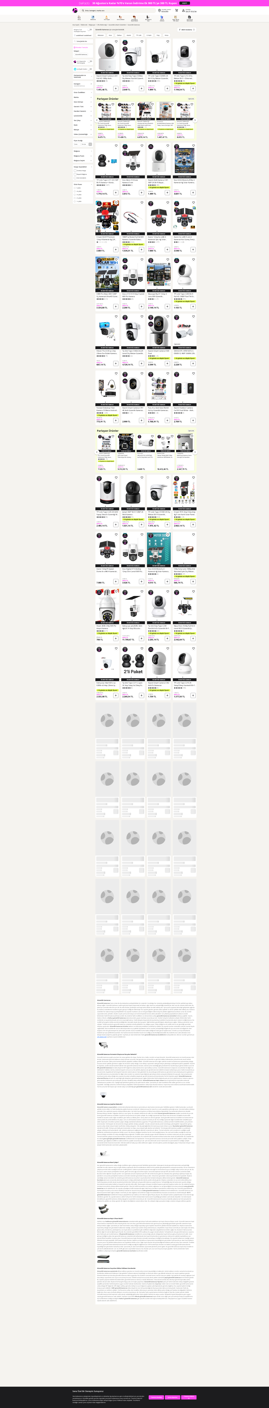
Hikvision (101, 35)
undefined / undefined (83, 35)
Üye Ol (188, 11)
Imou (166, 35)
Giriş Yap (193, 11)
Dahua (119, 35)
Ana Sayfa (76, 25)
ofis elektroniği (101, 1037)
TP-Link (138, 35)
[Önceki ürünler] (96, 120)
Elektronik (84, 25)
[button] (105, 70)
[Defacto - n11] (134, 3)
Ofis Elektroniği (102, 25)
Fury (158, 35)
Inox (110, 35)
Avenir (129, 35)
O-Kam (149, 35)
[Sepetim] (176, 11)
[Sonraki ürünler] (195, 120)
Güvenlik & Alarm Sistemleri (117, 25)
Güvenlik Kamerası (134, 25)
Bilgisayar (92, 25)
